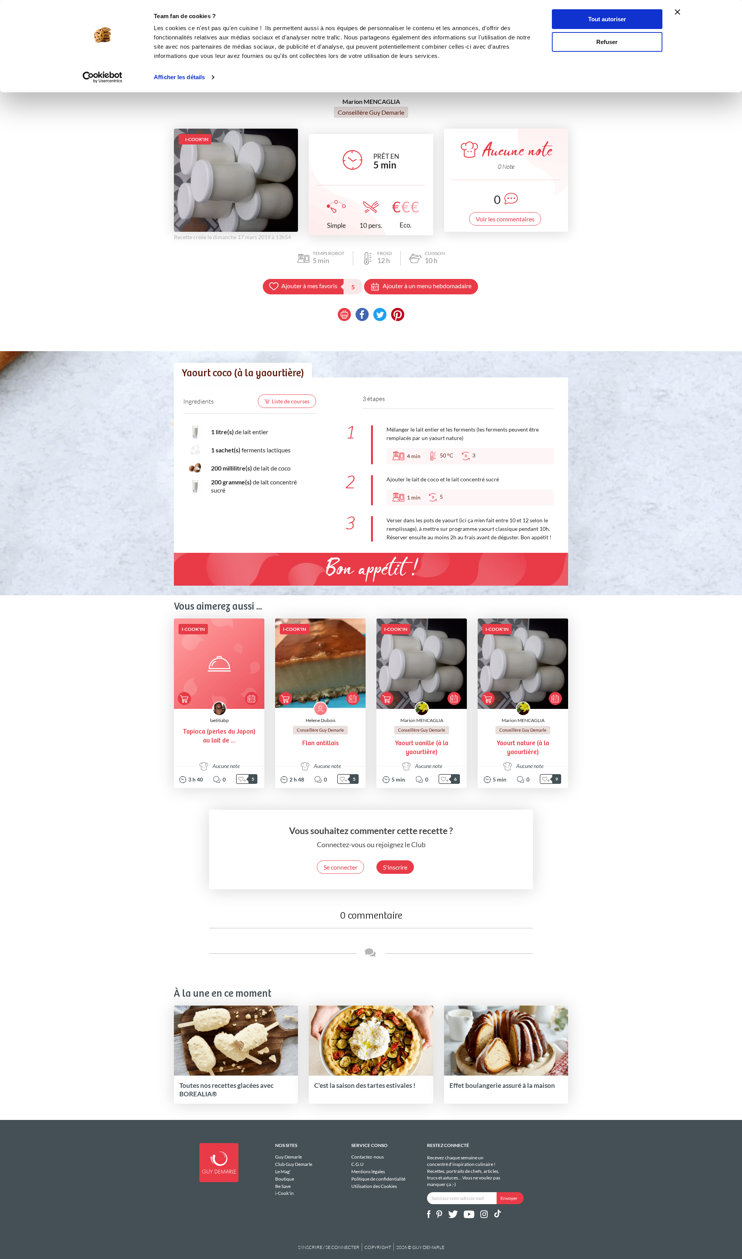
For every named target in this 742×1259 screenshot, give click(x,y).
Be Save (283, 1186)
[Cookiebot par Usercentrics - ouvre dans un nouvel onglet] (102, 77)
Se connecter (340, 867)
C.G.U (357, 1164)
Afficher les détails (179, 77)
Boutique (284, 1179)
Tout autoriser (607, 19)
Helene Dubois (320, 720)
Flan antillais (320, 743)
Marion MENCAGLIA (421, 720)
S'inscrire (395, 867)
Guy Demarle (288, 1157)
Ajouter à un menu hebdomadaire (427, 285)
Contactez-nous (367, 1157)
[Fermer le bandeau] (677, 12)
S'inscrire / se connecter (328, 1247)
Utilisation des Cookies (374, 1186)
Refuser (607, 42)
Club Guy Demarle (293, 1164)
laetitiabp (219, 720)
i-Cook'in (284, 1193)
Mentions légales (368, 1171)
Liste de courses (291, 401)
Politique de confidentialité (378, 1179)
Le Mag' (283, 1171)
